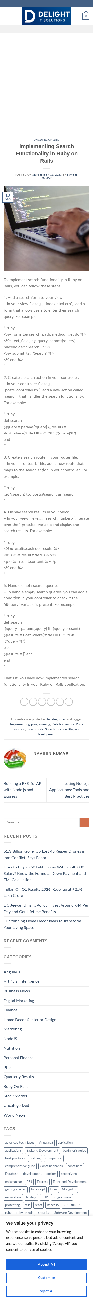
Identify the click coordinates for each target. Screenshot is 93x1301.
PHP (44, 1197)
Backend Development (42, 1150)
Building (35, 1158)
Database (11, 1173)
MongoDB (69, 1189)
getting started (15, 1189)
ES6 (29, 1181)
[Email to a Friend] (51, 702)
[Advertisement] (46, 82)
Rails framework (63, 724)
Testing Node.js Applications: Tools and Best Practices (69, 790)
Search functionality (59, 729)
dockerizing (69, 1173)
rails (27, 1205)
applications (13, 1150)
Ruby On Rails (16, 1087)
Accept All (46, 1264)
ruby (8, 1212)
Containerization (51, 1166)
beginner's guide (74, 1150)
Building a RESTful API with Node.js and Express (23, 790)
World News (15, 1115)
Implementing (20, 724)
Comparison (53, 1158)
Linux (53, 1189)
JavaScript (38, 1189)
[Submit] (84, 822)
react (38, 1205)
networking (13, 1197)
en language (13, 1181)
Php (7, 1068)
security (44, 1212)
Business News (17, 991)
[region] (46, 1258)
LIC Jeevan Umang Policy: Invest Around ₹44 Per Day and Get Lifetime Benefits (46, 908)
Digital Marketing (19, 1001)
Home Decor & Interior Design (30, 1020)
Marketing (13, 1029)
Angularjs (12, 972)
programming (40, 724)
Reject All (46, 1291)
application (65, 1142)
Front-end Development (70, 1181)
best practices (15, 1158)
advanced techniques (19, 1142)
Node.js (31, 1197)
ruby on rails (35, 729)
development (32, 1173)
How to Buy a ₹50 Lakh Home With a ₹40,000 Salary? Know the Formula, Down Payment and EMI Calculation (45, 873)
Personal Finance (18, 1058)
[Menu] (7, 16)
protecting (12, 1205)
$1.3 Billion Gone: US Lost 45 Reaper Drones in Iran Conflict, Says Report (44, 854)
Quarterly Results (19, 1077)
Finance (10, 1010)
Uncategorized (46, 139)
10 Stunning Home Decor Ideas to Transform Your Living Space (42, 924)
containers (75, 1166)
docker (51, 1173)
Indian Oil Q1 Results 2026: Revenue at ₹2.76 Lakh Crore (43, 893)
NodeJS (10, 1039)
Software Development (70, 1212)
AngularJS (46, 1142)
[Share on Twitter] (42, 702)
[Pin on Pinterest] (60, 702)
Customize (46, 1278)
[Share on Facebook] (33, 702)
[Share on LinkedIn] (69, 702)
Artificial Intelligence (21, 981)
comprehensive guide (20, 1166)
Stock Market (15, 1096)
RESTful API (72, 1205)
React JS (53, 1205)
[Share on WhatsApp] (24, 702)
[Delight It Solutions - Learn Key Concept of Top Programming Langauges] (46, 16)
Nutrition (12, 1048)
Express (42, 1181)
